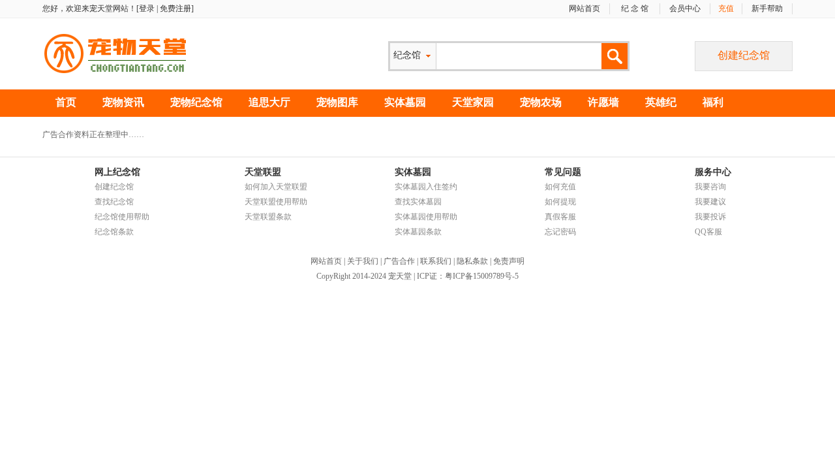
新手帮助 (767, 8)
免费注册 (175, 8)
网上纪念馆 (117, 172)
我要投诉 (710, 216)
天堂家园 (473, 102)
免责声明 (508, 261)
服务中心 (713, 172)
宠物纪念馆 (196, 102)
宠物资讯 (123, 102)
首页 (65, 102)
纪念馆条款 (114, 231)
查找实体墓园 (418, 201)
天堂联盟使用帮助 (276, 201)
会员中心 (685, 8)
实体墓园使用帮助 (426, 216)
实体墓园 (405, 102)
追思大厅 (269, 102)
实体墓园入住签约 (426, 186)
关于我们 (362, 261)
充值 (726, 8)
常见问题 (563, 172)
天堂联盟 (263, 172)
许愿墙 (603, 102)
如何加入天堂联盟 (276, 186)
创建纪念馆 (744, 55)
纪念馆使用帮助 (122, 216)
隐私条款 (472, 261)
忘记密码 (560, 231)
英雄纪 (660, 102)
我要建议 (710, 201)
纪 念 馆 (634, 8)
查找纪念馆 (114, 201)
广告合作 (399, 261)
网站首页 (584, 8)
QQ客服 (708, 231)
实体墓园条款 (418, 231)
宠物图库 (337, 102)
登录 (147, 8)
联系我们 (435, 261)
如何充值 (560, 186)
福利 (713, 102)
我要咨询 (710, 186)
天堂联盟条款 (268, 216)
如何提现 (560, 201)
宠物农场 (541, 102)
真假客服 (560, 216)
